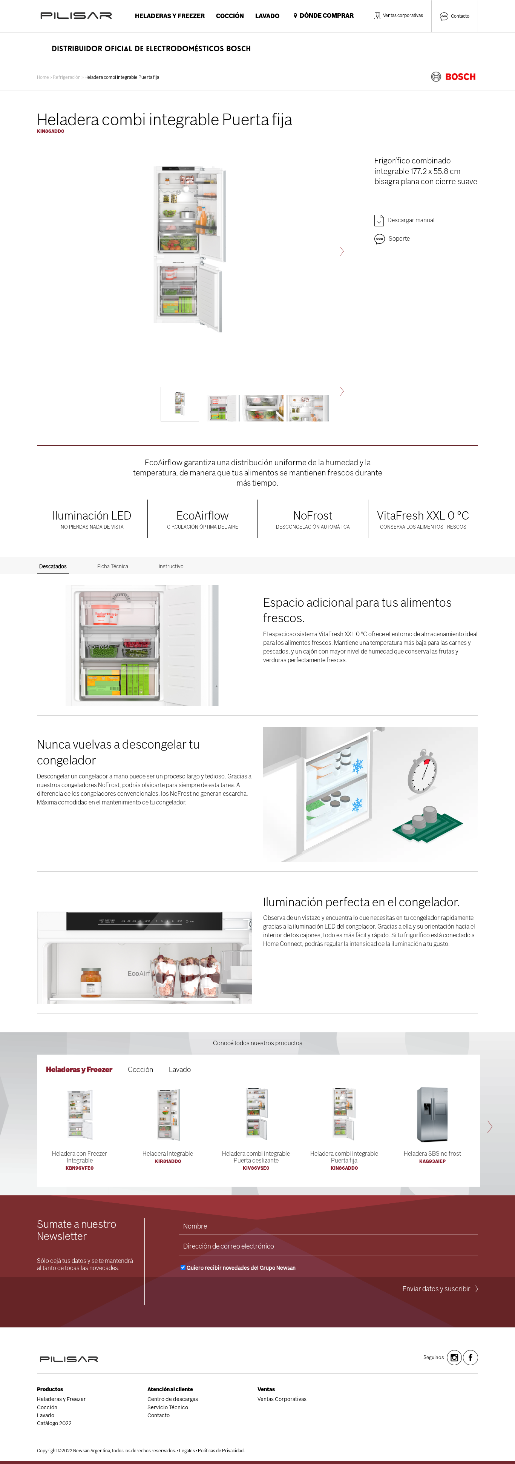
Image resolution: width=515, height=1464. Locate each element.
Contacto (460, 16)
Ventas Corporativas (282, 1399)
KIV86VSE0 (256, 1168)
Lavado (267, 16)
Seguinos (433, 1357)
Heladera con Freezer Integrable (79, 1157)
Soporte (399, 238)
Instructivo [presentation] (171, 566)
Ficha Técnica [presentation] (112, 566)
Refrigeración (67, 77)
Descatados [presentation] (53, 566)
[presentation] (489, 1127)
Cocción (230, 16)
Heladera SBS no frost (432, 1153)
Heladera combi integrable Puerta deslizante (256, 1157)
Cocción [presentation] (140, 1069)
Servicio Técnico (167, 1407)
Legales (187, 1450)
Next (341, 251)
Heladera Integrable (168, 1153)
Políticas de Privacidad (221, 1450)
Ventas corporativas (403, 15)
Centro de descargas (172, 1399)
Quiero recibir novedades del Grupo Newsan (240, 1268)
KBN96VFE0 (79, 1168)
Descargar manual (411, 219)
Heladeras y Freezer (170, 16)
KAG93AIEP (432, 1161)
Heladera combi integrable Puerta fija (344, 1157)
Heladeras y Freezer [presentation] (79, 1069)
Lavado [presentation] (180, 1069)
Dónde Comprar (325, 15)
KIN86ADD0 (344, 1168)
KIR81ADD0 (168, 1161)
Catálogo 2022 (54, 1423)
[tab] (65, 566)
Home (43, 77)
